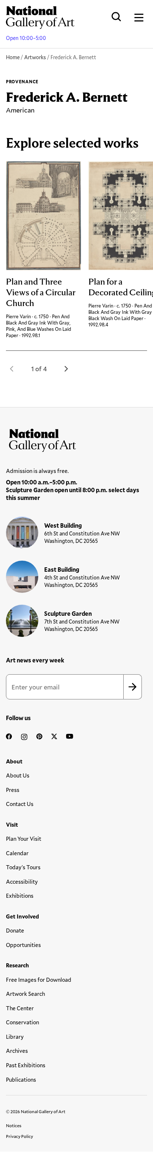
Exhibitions (19, 895)
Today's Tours (23, 867)
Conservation (22, 1022)
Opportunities (23, 944)
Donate (15, 930)
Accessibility (22, 881)
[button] (12, 369)
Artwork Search (25, 993)
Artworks (35, 57)
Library (15, 1036)
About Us (17, 775)
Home (13, 57)
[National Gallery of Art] (76, 438)
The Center (20, 1008)
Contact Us (19, 803)
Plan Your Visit (23, 838)
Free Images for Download (38, 979)
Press (12, 789)
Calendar (17, 853)
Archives (17, 1050)
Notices (14, 1125)
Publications (21, 1079)
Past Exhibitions (25, 1065)
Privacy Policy (19, 1136)
